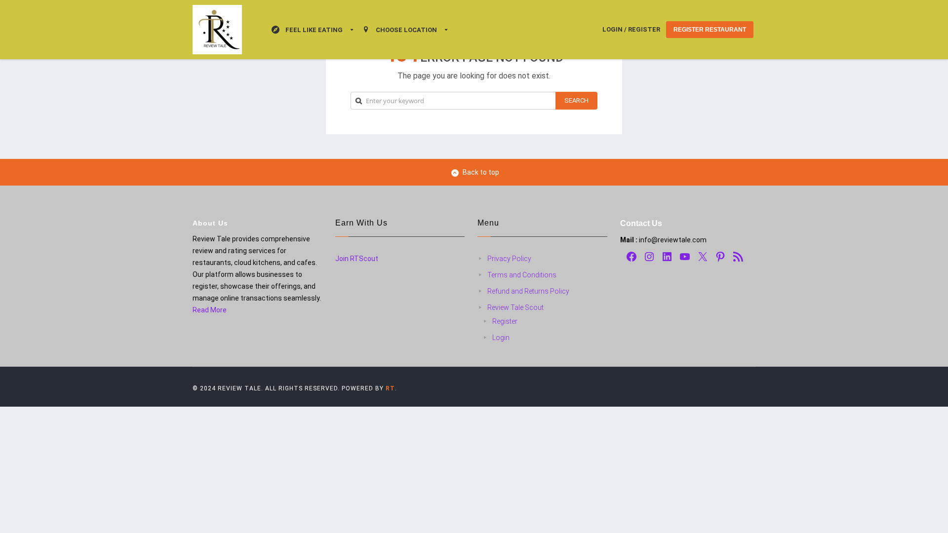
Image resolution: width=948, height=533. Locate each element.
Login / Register (631, 29)
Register (504, 321)
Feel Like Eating (314, 30)
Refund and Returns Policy (528, 291)
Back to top (481, 172)
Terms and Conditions (521, 275)
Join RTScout (356, 259)
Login (501, 338)
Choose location (406, 30)
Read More (210, 310)
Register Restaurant (709, 29)
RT (390, 388)
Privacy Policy (509, 259)
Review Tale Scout (515, 307)
